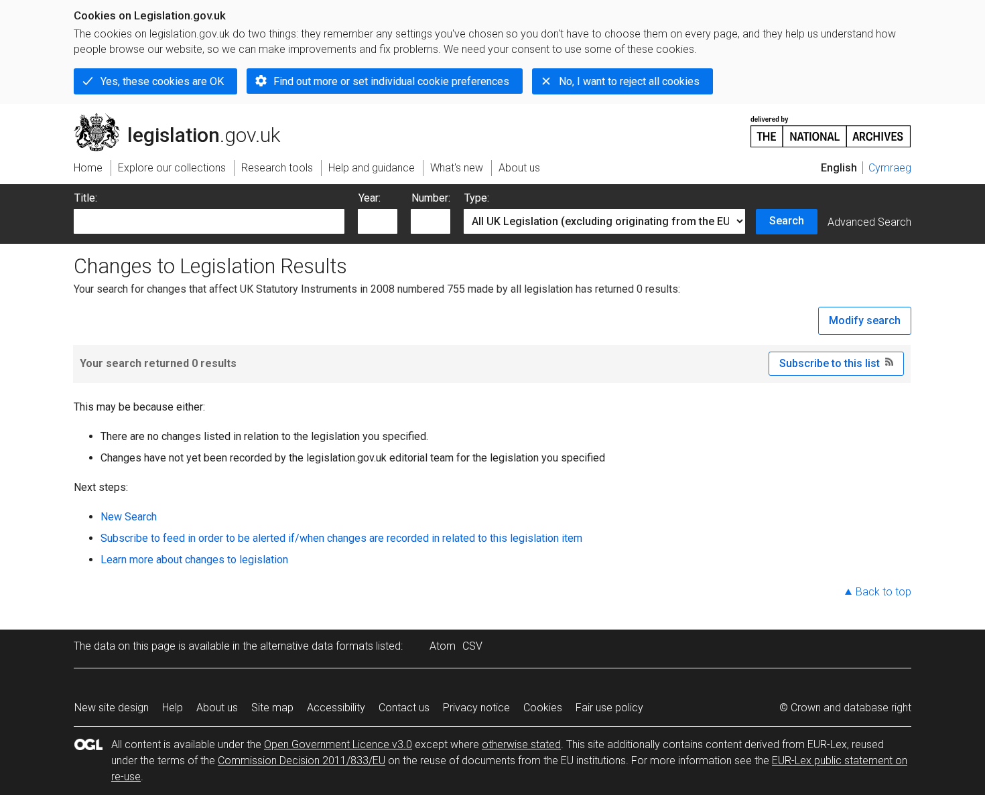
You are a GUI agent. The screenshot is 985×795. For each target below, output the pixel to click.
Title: (85, 198)
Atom (443, 646)
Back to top (883, 591)
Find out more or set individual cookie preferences (391, 81)
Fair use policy (609, 707)
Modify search (865, 320)
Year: (369, 198)
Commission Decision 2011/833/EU (301, 760)
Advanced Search (869, 222)
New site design (111, 707)
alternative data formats (316, 646)
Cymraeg (889, 167)
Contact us (404, 707)
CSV (472, 646)
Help (172, 707)
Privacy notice (476, 707)
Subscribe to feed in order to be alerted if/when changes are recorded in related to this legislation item (341, 538)
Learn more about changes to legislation (194, 559)
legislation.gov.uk (185, 119)
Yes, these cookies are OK (162, 81)
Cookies (542, 707)
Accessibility (336, 707)
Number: (430, 198)
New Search (129, 516)
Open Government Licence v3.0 (338, 744)
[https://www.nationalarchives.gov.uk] (830, 126)
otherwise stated (521, 744)
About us (217, 707)
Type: (476, 198)
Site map (272, 707)
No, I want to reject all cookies (629, 81)
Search (786, 220)
